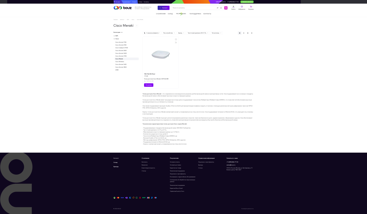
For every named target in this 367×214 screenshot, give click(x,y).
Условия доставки (175, 165)
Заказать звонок (247, 1)
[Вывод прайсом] (252, 33)
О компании (145, 158)
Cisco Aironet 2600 (121, 50)
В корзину (149, 85)
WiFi (116, 36)
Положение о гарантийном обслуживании (182, 177)
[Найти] (226, 8)
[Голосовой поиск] (221, 8)
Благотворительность (148, 168)
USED (117, 70)
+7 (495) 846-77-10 (232, 2)
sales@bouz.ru (221, 2)
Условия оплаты (175, 162)
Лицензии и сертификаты (178, 174)
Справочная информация (206, 158)
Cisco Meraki (119, 59)
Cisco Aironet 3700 (121, 56)
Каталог (116, 158)
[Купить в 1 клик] (176, 43)
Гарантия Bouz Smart (176, 188)
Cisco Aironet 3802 (121, 67)
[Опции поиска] (217, 8)
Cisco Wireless (119, 61)
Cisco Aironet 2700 (120, 45)
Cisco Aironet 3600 (121, 53)
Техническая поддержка (177, 171)
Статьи (144, 171)
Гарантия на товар (175, 168)
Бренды (116, 166)
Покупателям (174, 158)
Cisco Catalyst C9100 (121, 47)
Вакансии (145, 165)
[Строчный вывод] (248, 33)
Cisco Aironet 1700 (120, 42)
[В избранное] (176, 39)
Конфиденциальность (247, 208)
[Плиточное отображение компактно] (244, 33)
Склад (115, 162)
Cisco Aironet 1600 (120, 64)
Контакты (144, 162)
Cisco (117, 39)
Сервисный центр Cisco (177, 191)
